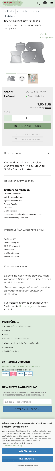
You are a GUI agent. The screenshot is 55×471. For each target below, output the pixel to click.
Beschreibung (12, 153)
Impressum (8, 347)
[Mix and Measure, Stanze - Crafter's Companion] (27, 52)
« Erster (9, 11)
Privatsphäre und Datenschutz (16, 339)
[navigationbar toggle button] (51, 3)
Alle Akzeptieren (27, 451)
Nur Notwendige (27, 459)
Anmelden (10, 294)
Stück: (7, 112)
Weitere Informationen (27, 465)
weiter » (34, 11)
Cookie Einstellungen (12, 351)
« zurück (22, 11)
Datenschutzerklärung (12, 445)
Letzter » (10, 16)
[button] (8, 118)
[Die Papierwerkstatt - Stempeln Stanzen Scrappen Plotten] (11, 3)
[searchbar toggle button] (38, 3)
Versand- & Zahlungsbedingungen (17, 326)
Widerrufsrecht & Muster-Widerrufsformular (21, 343)
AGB (6, 335)
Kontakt (7, 330)
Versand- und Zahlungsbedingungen (21, 366)
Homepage (26, 306)
